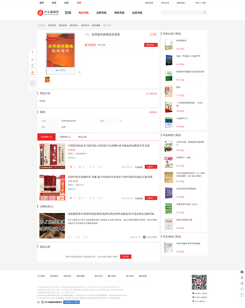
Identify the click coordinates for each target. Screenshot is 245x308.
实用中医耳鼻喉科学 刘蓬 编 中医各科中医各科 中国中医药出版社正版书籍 (110, 177)
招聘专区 (67, 276)
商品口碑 (82, 137)
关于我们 (41, 276)
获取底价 (151, 45)
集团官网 (149, 3)
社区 (66, 3)
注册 (204, 3)
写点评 (126, 256)
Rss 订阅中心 (200, 301)
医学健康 (96, 25)
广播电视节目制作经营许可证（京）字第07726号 (56, 293)
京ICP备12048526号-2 (111, 287)
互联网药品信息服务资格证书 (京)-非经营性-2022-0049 (94, 290)
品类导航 (137, 12)
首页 (41, 3)
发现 (42, 145)
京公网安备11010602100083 (48, 287)
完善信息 (153, 93)
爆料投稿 (181, 3)
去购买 (151, 167)
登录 (197, 3)
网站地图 (81, 276)
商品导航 (84, 12)
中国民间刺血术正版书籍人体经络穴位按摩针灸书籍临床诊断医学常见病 (109, 145)
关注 (154, 34)
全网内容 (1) (65, 137)
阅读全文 (72, 158)
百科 (79, 3)
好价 (54, 3)
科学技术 (85, 25)
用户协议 (130, 276)
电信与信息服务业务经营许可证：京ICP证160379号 (81, 287)
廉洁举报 (112, 276)
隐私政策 (143, 276)
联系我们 (54, 276)
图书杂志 (74, 25)
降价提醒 (101, 45)
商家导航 (119, 12)
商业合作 (165, 3)
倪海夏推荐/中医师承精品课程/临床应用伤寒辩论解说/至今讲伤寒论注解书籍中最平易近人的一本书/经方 (112, 213)
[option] (48, 80)
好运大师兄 (152, 237)
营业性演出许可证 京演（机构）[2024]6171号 (54, 290)
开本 (43, 127)
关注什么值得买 (201, 297)
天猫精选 (139, 167)
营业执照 (120, 290)
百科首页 (52, 25)
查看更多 (153, 112)
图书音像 (63, 25)
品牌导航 (101, 12)
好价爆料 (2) (46, 137)
